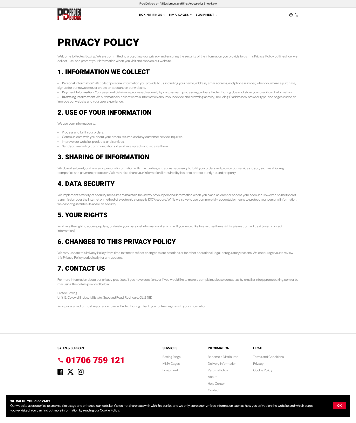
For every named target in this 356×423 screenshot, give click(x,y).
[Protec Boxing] (78, 14)
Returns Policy (218, 370)
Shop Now (210, 3)
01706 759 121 (94, 360)
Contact (213, 390)
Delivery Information (222, 363)
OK (339, 405)
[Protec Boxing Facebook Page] (60, 373)
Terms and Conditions (268, 357)
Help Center (216, 383)
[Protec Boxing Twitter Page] (70, 373)
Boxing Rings (150, 14)
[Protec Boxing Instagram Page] (81, 373)
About (212, 377)
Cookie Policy (263, 370)
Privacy (258, 363)
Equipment (205, 14)
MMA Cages (179, 14)
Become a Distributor (223, 357)
